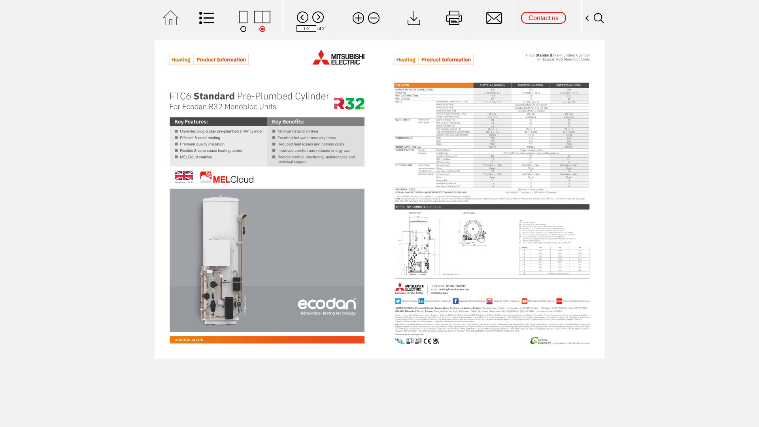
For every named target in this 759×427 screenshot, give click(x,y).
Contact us (544, 18)
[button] (358, 18)
